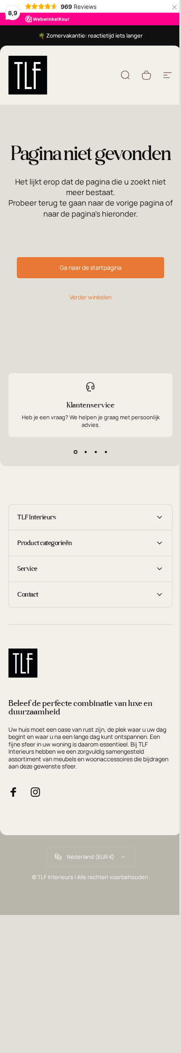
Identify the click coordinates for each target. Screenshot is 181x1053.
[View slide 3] (95, 452)
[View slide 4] (106, 452)
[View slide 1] (75, 452)
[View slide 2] (85, 452)
